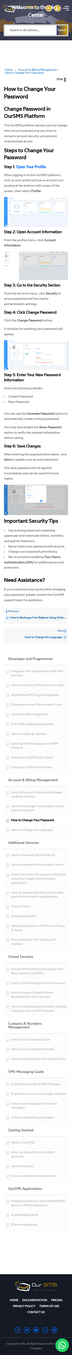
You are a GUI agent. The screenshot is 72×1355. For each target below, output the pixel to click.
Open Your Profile (30, 167)
